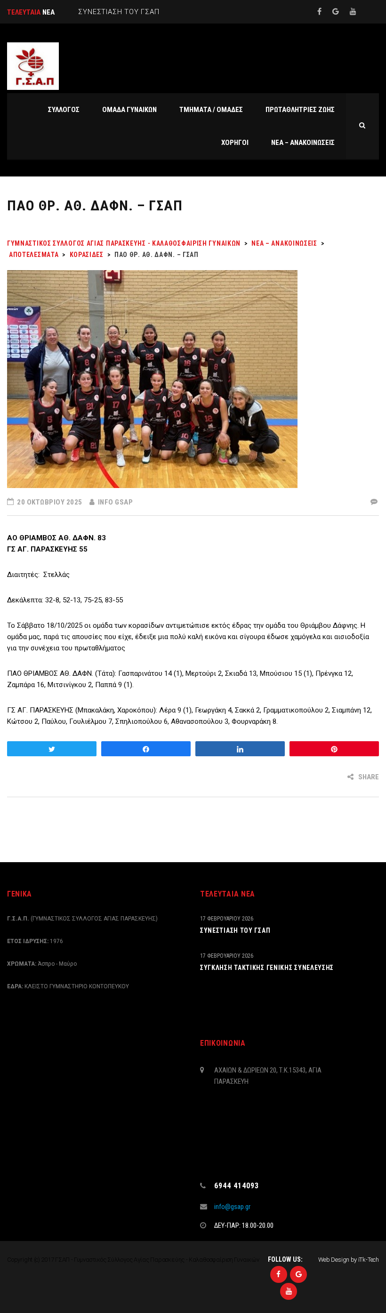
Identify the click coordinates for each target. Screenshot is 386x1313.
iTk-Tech (368, 1259)
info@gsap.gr (232, 1206)
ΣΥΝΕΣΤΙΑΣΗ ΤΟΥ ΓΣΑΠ (235, 930)
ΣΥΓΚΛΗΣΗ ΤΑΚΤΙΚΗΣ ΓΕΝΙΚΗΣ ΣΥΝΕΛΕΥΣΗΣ (267, 967)
